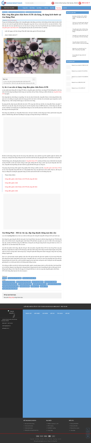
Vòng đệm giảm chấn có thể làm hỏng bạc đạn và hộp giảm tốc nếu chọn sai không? (80, 30)
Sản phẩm (45, 313)
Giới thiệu (37, 313)
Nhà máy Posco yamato (74, 428)
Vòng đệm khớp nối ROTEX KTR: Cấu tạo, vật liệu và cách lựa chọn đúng (80, 43)
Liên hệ (67, 313)
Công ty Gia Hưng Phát (52, 441)
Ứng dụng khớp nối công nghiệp (14, 278)
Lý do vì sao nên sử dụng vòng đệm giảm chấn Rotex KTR (17, 81)
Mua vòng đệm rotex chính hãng (25, 284)
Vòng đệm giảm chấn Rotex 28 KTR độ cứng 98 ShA (21, 187)
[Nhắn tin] (88, 433)
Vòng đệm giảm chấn (11, 183)
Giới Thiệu (32, 7)
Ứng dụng (5, 278)
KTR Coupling (50, 425)
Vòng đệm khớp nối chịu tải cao (39, 284)
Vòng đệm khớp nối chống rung (54, 284)
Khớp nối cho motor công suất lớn (23, 281)
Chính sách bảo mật (28, 428)
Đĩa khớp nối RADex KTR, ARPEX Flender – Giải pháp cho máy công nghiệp (79, 17)
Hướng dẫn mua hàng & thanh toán (31, 430)
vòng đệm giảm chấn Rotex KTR (10, 27)
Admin (15, 20)
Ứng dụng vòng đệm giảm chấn (29, 278)
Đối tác (52, 313)
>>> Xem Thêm (49, 430)
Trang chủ (29, 313)
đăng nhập (11, 297)
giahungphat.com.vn (43, 441)
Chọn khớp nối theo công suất (9, 281)
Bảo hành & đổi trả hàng (29, 423)
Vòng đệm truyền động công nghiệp (10, 288)
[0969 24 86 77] (88, 429)
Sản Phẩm (39, 7)
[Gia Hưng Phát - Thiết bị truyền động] (11, 3)
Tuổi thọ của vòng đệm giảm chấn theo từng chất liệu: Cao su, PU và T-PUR (80, 23)
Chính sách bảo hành (29, 425)
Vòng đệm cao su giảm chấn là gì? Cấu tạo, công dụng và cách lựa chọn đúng (80, 36)
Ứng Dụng (58, 7)
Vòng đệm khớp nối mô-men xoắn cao (10, 286)
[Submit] (44, 3)
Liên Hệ (65, 7)
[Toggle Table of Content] (33, 79)
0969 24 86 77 (86, 3)
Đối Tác (46, 7)
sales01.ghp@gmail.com (6, 325)
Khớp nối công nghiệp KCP (37, 281)
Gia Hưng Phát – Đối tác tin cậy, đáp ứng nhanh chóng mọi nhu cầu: (19, 83)
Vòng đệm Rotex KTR (31, 161)
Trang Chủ (25, 7)
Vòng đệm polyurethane (25, 286)
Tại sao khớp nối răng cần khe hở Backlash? (79, 55)
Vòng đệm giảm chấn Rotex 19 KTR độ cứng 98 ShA (21, 179)
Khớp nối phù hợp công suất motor (10, 284)
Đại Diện (52, 7)
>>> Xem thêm (72, 430)
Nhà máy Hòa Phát (73, 425)
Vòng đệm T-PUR (43, 286)
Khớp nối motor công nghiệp (50, 281)
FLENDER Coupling (52, 428)
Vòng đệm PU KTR (35, 286)
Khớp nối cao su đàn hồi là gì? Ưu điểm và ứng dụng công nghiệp (79, 49)
